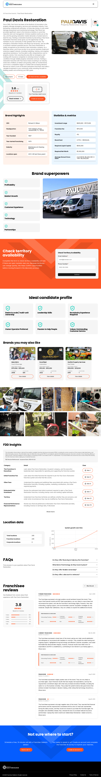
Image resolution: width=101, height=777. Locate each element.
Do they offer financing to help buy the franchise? (70, 560)
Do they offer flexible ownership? (64, 570)
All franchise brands (9, 13)
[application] (74, 540)
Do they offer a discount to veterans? (66, 575)
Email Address (63, 256)
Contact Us (83, 775)
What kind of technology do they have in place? (69, 565)
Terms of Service (93, 775)
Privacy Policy (73, 775)
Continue (76, 274)
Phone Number (63, 264)
